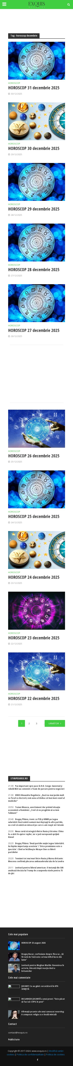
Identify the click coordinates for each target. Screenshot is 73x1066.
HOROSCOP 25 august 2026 (33, 942)
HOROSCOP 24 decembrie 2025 (33, 577)
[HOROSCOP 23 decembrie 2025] (36, 611)
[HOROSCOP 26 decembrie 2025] (36, 429)
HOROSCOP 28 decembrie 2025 (33, 269)
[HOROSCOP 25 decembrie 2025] (36, 489)
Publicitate (14, 1039)
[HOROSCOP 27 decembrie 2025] (36, 303)
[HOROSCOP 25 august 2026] (14, 945)
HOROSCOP (14, 83)
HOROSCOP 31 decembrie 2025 (33, 87)
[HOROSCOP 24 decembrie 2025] (36, 550)
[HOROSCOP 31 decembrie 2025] (36, 61)
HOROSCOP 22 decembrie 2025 (33, 698)
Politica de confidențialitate (30, 1054)
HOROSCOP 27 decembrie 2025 (33, 330)
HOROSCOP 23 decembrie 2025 (33, 637)
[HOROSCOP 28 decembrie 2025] (36, 242)
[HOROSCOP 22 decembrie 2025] (36, 671)
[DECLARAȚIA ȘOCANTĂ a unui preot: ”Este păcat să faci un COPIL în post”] (14, 1002)
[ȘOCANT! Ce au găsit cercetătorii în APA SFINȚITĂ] (14, 990)
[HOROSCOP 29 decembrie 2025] (36, 182)
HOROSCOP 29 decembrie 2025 (33, 209)
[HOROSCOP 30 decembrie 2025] (36, 121)
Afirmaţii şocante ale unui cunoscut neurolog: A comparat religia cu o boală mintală (42, 1013)
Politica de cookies (55, 1054)
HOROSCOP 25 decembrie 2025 (33, 516)
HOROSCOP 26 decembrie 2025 (33, 455)
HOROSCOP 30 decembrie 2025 (33, 148)
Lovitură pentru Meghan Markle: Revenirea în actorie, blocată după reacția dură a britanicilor (42, 968)
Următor (54, 723)
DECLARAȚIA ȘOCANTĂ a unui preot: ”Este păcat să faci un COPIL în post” (43, 1000)
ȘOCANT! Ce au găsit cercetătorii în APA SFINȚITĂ (39, 987)
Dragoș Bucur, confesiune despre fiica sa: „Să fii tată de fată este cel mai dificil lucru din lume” (42, 957)
